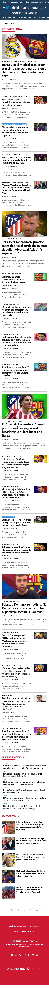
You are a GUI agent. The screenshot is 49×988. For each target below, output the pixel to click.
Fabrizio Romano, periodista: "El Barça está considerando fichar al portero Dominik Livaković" (24, 608)
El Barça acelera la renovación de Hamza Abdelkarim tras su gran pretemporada (13, 280)
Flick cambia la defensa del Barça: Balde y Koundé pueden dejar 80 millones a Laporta (15, 131)
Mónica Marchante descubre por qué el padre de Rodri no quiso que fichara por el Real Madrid (16, 188)
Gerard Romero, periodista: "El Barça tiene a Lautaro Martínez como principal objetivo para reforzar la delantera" (15, 641)
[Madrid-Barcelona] (24, 8)
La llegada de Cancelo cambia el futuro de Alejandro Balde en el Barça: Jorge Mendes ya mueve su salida (16, 341)
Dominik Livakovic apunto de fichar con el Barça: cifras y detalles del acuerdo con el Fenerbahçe (16, 310)
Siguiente (44, 909)
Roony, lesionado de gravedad (13, 2)
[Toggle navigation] (4, 8)
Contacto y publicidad (24, 931)
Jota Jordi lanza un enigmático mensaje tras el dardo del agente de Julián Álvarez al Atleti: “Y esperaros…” (24, 247)
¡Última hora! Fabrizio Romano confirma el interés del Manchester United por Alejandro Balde (15, 463)
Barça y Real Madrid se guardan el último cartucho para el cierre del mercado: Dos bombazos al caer (24, 70)
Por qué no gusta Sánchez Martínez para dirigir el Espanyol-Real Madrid (24, 791)
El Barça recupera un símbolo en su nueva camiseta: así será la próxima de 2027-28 (16, 160)
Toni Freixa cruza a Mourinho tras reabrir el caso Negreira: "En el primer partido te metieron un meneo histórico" (16, 704)
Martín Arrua (6, 349)
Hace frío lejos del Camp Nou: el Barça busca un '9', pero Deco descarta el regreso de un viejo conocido (16, 493)
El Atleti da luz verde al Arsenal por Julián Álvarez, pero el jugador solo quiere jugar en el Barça (23, 429)
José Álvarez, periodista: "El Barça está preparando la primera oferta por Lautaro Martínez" (16, 371)
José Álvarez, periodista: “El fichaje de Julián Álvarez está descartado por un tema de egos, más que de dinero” (16, 735)
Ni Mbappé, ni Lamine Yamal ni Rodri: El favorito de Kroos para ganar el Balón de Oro (30, 857)
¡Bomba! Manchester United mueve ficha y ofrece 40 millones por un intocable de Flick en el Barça (16, 672)
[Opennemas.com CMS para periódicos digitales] (24, 971)
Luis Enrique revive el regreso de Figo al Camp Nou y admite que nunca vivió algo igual (16, 522)
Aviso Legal (34, 926)
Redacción (5, 108)
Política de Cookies (17, 926)
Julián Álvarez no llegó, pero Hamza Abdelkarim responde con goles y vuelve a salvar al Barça (16, 551)
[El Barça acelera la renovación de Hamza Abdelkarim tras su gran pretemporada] (40, 276)
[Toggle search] (45, 8)
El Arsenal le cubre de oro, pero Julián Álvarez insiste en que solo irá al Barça (16, 102)
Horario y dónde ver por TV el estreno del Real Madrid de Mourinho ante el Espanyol (22, 807)
